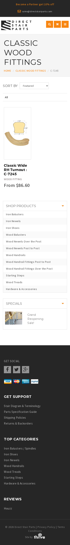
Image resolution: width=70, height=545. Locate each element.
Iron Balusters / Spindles (20, 448)
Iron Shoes (12, 228)
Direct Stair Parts (25, 527)
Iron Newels (13, 221)
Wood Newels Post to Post (22, 248)
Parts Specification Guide (20, 412)
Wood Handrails (15, 255)
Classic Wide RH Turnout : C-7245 (15, 169)
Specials (14, 303)
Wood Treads (14, 282)
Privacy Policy (46, 527)
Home (7, 70)
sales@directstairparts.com (37, 11)
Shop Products (21, 206)
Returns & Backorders (18, 423)
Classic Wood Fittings (31, 70)
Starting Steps (15, 275)
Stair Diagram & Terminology (22, 406)
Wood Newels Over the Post (23, 241)
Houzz (8, 508)
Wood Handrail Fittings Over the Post (29, 268)
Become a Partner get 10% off (35, 4)
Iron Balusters (15, 214)
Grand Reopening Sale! (35, 319)
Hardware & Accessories (21, 289)
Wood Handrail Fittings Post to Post (28, 262)
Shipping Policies (15, 417)
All (6, 97)
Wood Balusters (16, 234)
